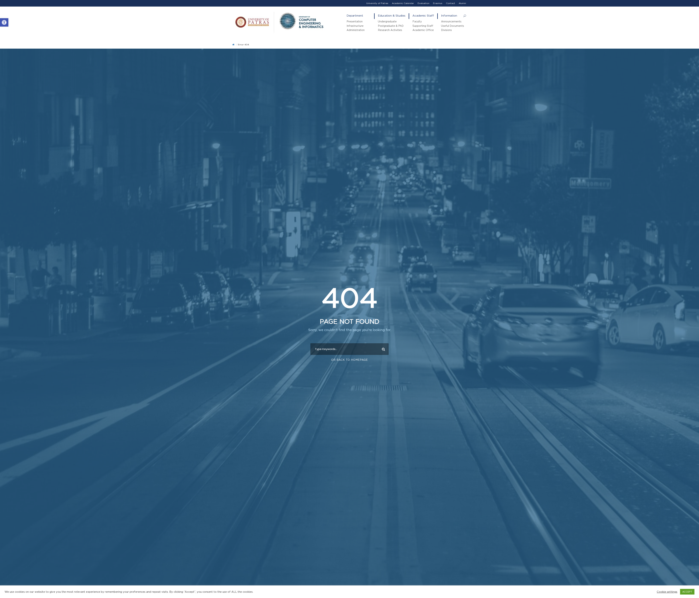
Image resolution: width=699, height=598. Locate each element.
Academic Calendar (403, 3)
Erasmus (437, 3)
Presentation (355, 21)
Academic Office (423, 30)
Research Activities (390, 30)
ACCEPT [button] (687, 591)
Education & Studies (391, 15)
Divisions (446, 30)
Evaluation (423, 3)
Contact (450, 3)
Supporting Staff (422, 25)
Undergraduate (387, 21)
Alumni (462, 3)
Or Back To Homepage (349, 359)
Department (355, 15)
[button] (4, 22)
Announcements (451, 21)
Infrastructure (355, 25)
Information (449, 15)
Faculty (417, 21)
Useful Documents (452, 25)
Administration (356, 30)
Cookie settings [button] (667, 591)
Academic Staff (423, 15)
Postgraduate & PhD (391, 25)
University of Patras (377, 3)
